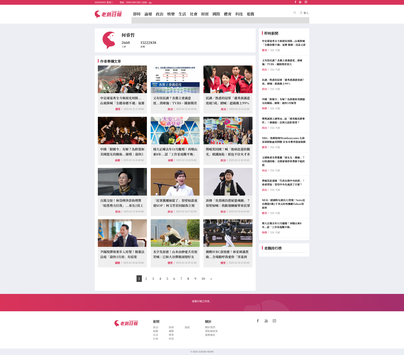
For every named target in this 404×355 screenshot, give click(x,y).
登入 (306, 13)
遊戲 (250, 14)
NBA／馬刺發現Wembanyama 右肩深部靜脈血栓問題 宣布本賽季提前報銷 (284, 140)
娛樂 (171, 14)
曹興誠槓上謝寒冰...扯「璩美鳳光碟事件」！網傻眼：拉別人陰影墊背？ (283, 120)
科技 (239, 14)
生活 (182, 14)
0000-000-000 (133, 2)
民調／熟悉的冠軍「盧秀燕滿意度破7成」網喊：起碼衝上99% (283, 81)
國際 (216, 14)
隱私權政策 (211, 331)
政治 (159, 14)
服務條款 (210, 335)
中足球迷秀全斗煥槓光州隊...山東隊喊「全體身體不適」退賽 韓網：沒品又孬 (284, 43)
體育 (228, 14)
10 (203, 278)
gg (150, 2)
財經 (205, 14)
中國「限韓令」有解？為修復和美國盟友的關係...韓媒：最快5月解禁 (283, 101)
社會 (193, 14)
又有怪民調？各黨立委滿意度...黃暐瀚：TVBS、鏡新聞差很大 (282, 62)
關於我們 (210, 327)
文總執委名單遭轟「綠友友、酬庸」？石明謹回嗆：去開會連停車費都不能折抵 (283, 161)
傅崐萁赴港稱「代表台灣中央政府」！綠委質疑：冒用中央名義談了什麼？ (283, 182)
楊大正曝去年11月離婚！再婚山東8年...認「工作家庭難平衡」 (281, 225)
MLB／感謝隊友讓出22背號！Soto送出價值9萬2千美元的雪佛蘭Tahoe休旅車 (283, 203)
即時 (137, 14)
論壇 (148, 14)
